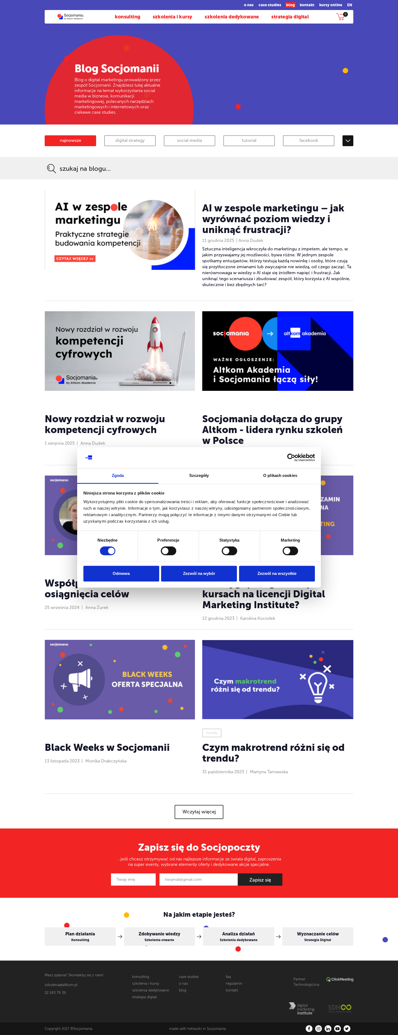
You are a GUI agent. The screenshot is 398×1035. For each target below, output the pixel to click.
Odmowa (121, 573)
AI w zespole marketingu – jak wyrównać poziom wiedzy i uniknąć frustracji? (273, 218)
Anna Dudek (251, 240)
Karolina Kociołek (257, 618)
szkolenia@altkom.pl (61, 985)
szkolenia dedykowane (232, 17)
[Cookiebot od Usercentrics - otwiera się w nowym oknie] (291, 458)
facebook (308, 140)
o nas (249, 5)
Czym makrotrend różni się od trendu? (273, 753)
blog (290, 5)
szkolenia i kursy (172, 17)
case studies (270, 5)
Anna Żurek (96, 607)
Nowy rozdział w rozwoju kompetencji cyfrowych (105, 424)
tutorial (249, 140)
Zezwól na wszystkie (276, 573)
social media (189, 140)
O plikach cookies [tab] (280, 475)
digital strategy (130, 140)
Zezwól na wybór (199, 573)
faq (228, 977)
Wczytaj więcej (199, 812)
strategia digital (290, 17)
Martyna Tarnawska (269, 771)
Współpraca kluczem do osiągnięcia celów (102, 588)
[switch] (168, 551)
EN (349, 5)
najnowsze (70, 140)
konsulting (127, 17)
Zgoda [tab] (118, 475)
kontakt (307, 5)
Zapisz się (260, 880)
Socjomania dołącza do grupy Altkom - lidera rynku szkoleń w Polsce (272, 429)
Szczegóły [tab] (199, 475)
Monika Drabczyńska (105, 761)
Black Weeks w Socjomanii (107, 747)
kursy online (330, 5)
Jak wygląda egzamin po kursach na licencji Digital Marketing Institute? (263, 594)
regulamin (234, 983)
